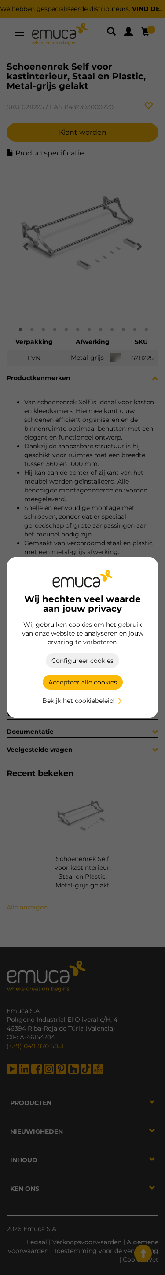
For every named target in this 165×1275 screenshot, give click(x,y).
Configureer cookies (82, 661)
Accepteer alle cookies (82, 682)
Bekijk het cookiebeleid (78, 701)
